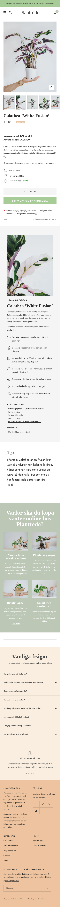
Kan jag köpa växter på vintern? (17, 725)
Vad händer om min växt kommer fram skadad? (24, 682)
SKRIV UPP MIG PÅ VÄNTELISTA (30, 200)
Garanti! (25, 180)
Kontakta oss (38, 840)
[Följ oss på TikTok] (36, 810)
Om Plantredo (8, 840)
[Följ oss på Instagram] (42, 804)
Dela (5, 219)
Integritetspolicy (9, 850)
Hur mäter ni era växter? (14, 699)
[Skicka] (46, 888)
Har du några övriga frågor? (15, 734)
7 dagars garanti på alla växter (45, 219)
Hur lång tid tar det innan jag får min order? (22, 708)
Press (5, 860)
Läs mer (16, 623)
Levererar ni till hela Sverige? (16, 717)
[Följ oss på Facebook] (36, 804)
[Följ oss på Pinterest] (49, 804)
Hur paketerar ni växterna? (15, 673)
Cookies (6, 855)
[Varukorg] (55, 12)
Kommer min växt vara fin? (15, 691)
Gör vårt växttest (39, 845)
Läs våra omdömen (10, 845)
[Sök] (10, 12)
